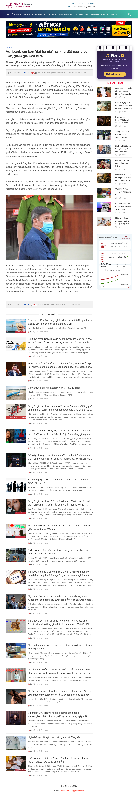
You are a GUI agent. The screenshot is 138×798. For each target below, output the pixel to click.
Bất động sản (81, 14)
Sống (112, 14)
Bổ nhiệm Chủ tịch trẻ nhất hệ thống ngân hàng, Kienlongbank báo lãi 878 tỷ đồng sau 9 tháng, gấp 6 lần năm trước (58, 716)
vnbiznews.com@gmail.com (83, 6)
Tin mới (17, 14)
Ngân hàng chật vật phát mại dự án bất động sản (54, 737)
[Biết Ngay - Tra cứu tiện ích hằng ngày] (69, 29)
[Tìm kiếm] (129, 14)
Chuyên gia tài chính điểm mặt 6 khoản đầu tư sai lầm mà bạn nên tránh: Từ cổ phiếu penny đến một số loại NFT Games (59, 505)
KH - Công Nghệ (98, 14)
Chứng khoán (65, 14)
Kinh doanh (37, 14)
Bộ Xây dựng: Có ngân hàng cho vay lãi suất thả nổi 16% (123, 105)
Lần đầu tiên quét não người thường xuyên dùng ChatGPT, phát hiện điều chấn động (123, 209)
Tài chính (52, 14)
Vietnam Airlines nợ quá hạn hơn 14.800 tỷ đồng (54, 388)
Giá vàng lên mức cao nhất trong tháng (122, 163)
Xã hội (27, 14)
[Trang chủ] (8, 14)
